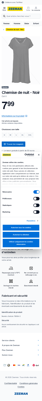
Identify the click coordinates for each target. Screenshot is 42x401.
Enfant (36, 23)
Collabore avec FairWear (14, 2)
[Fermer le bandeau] (39, 155)
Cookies (21, 387)
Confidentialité (10, 383)
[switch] (36, 198)
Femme (6, 23)
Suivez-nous (7, 355)
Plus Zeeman (7, 350)
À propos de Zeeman (11, 345)
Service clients (8, 340)
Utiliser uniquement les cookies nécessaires (21, 243)
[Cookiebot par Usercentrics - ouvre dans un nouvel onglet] (25, 154)
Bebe (27, 23)
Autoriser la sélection (21, 235)
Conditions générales (28, 383)
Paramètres (31, 221)
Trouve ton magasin (14, 144)
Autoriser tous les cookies (21, 227)
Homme (17, 23)
